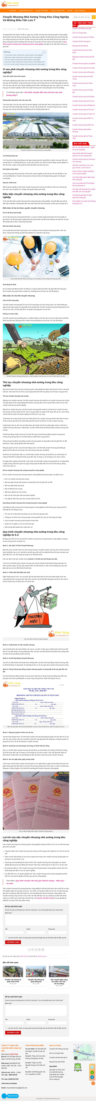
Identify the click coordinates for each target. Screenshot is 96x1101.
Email (28, 929)
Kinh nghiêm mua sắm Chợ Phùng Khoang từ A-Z (84, 202)
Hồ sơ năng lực (80, 10)
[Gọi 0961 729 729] (92, 1072)
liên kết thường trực (41, 956)
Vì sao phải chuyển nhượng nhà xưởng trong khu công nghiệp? (24, 55)
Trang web (51, 929)
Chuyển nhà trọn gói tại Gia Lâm (83, 109)
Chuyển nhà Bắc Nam (58, 10)
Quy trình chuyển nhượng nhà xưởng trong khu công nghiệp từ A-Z (25, 62)
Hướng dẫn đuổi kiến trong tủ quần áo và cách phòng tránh (82, 155)
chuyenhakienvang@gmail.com (16, 1088)
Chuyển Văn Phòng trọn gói (81, 28)
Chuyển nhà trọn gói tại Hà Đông (83, 96)
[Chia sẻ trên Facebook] (29, 949)
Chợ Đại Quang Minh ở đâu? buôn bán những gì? (82, 196)
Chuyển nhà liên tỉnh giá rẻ (81, 41)
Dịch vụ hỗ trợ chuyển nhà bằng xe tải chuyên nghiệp (83, 172)
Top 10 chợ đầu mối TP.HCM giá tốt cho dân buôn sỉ (83, 184)
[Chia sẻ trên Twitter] (32, 949)
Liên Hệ (69, 10)
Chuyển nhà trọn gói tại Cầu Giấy (83, 68)
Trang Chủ (13, 10)
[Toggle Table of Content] (43, 52)
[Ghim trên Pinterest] (39, 949)
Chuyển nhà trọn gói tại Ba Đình (83, 37)
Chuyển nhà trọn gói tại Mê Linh (83, 125)
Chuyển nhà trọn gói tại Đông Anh (83, 105)
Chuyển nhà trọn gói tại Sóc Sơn (83, 101)
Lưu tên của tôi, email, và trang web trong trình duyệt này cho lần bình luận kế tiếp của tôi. (37, 937)
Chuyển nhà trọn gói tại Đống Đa (83, 72)
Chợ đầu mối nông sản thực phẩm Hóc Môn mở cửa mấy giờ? (83, 190)
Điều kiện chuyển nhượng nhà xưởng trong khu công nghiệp (23, 57)
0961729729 (13, 1075)
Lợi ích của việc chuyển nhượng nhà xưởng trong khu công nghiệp (25, 64)
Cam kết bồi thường (56, 1072)
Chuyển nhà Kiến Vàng (45, 898)
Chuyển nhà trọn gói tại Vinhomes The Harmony (83, 160)
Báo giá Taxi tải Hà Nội (80, 46)
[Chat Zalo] (92, 1067)
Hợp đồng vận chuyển (56, 1074)
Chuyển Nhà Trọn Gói (26, 10)
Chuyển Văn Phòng (42, 10)
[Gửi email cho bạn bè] (36, 949)
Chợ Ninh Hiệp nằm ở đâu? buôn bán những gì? (83, 178)
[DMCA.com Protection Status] (77, 1067)
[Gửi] (94, 17)
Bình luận (8, 913)
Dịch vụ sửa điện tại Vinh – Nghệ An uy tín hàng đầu (83, 149)
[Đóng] (93, 1083)
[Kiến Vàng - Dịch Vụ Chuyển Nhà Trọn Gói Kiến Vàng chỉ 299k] (10, 4)
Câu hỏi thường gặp (56, 1077)
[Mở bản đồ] (92, 1077)
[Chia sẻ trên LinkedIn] (42, 949)
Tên (6, 929)
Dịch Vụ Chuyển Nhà (79, 33)
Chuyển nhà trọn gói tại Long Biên (83, 63)
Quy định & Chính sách (57, 1070)
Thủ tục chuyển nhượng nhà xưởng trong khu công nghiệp (22, 59)
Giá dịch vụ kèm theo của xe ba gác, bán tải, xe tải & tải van (82, 166)
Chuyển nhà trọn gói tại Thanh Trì (83, 114)
